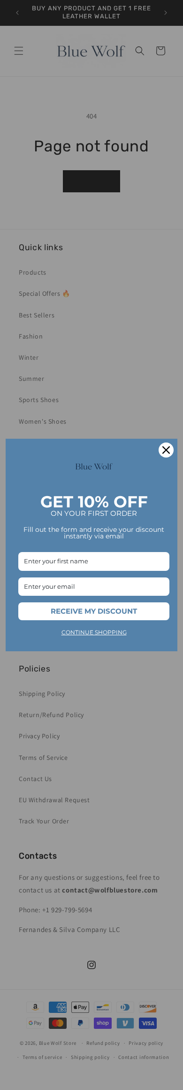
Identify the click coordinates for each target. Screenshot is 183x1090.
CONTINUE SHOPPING (94, 632)
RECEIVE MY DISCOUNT (94, 611)
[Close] (166, 450)
